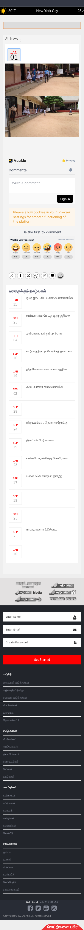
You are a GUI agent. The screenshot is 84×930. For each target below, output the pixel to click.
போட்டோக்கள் (10, 746)
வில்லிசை (8, 867)
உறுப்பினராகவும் (11, 889)
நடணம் (7, 859)
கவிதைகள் (9, 795)
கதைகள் (8, 810)
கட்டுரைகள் (9, 803)
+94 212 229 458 (49, 902)
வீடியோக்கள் (9, 739)
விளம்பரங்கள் (10, 705)
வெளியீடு (8, 833)
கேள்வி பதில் (9, 882)
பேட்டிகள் (8, 769)
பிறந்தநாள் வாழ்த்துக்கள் (16, 682)
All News (11, 38)
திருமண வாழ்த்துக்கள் (15, 697)
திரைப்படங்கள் (11, 761)
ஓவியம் (7, 852)
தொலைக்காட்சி (11, 720)
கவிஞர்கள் (9, 818)
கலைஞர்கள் (9, 825)
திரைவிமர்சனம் (11, 754)
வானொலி (8, 712)
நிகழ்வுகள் (8, 776)
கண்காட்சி (8, 874)
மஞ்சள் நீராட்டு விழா (13, 690)
